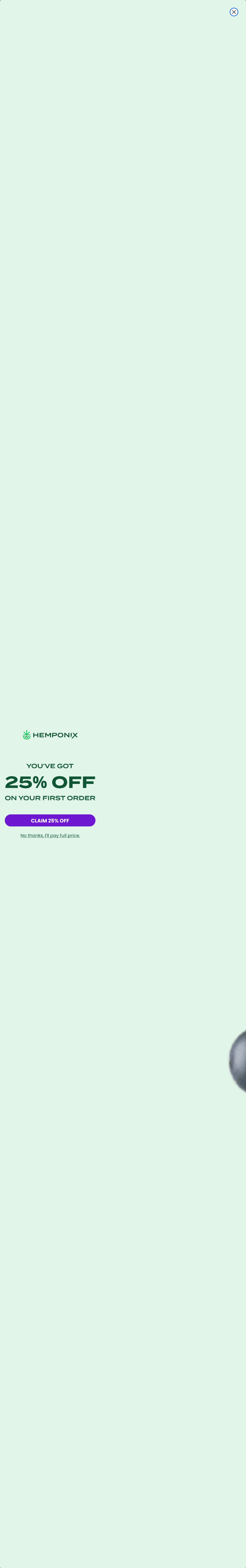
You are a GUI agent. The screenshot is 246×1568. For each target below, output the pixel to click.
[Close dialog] (234, 12)
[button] (50, 820)
